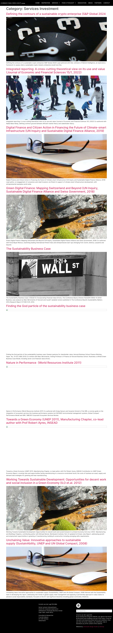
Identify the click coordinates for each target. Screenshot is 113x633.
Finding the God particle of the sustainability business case (45, 306)
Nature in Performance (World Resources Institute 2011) (43, 362)
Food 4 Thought (68, 3)
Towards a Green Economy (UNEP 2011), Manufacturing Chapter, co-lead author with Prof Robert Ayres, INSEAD (54, 421)
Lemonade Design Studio (90, 626)
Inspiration (45, 3)
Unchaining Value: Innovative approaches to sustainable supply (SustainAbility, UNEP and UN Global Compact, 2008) (46, 541)
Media (90, 3)
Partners (98, 3)
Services (55, 3)
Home (37, 3)
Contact (106, 3)
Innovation (82, 3)
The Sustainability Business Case (28, 248)
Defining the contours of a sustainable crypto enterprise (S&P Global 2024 (56, 14)
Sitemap (101, 626)
